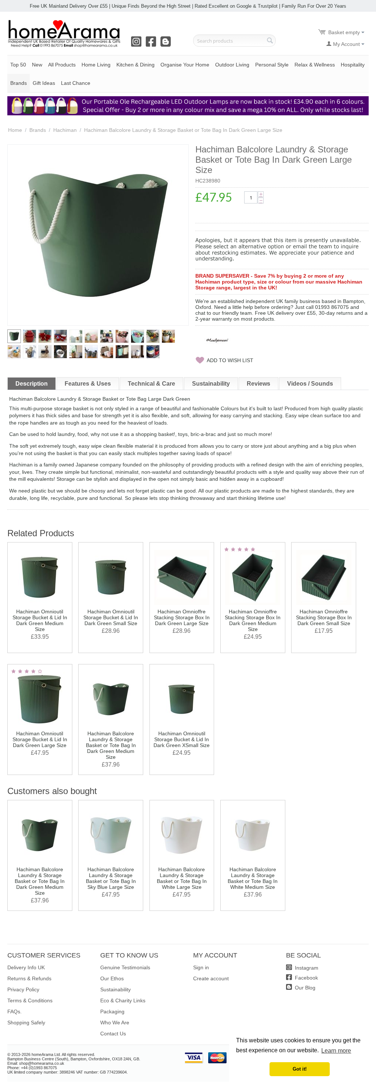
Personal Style (272, 65)
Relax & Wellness (314, 65)
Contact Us (113, 1033)
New (37, 65)
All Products (62, 65)
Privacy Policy (23, 989)
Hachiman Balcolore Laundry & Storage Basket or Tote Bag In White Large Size (182, 878)
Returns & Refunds (29, 978)
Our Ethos (112, 978)
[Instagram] (137, 44)
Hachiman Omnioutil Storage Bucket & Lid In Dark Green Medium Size (39, 620)
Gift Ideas (44, 83)
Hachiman (65, 130)
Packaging (112, 1011)
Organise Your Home (184, 65)
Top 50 (18, 65)
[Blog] (167, 44)
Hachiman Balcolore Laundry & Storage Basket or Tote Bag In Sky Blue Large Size (111, 878)
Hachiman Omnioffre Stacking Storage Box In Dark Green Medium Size (253, 620)
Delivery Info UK (26, 967)
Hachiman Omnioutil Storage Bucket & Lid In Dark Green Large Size (39, 739)
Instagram (305, 968)
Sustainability (115, 989)
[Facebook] (152, 44)
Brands (18, 83)
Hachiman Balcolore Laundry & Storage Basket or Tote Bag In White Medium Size (253, 878)
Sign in (201, 967)
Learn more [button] (336, 1050)
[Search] (270, 41)
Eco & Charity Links (122, 1000)
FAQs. (14, 1011)
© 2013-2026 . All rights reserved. (51, 1054)
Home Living (96, 65)
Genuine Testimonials (125, 967)
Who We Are (114, 1022)
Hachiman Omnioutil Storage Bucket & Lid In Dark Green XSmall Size (181, 739)
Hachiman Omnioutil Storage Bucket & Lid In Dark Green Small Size (110, 617)
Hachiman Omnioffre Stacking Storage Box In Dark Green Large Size (182, 617)
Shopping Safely (26, 1022)
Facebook (305, 978)
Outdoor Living (232, 65)
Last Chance (75, 83)
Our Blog (304, 988)
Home (15, 130)
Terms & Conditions (30, 1000)
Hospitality (353, 65)
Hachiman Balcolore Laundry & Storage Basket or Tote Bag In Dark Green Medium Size (111, 745)
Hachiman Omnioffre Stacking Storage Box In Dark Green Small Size (324, 617)
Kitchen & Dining (135, 65)
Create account (211, 978)
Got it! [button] (300, 1069)
